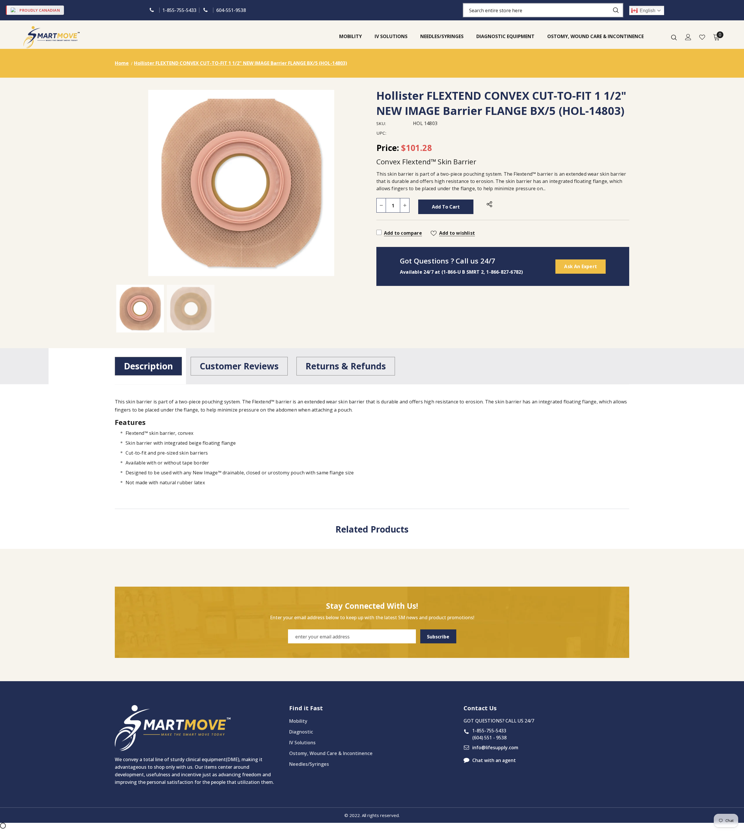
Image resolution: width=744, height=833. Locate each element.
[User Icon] (688, 37)
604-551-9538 (231, 10)
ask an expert (580, 266)
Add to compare (403, 233)
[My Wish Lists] (702, 37)
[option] (241, 183)
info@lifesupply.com (495, 747)
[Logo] (52, 37)
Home (122, 63)
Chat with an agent (494, 760)
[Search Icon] (674, 37)
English (647, 10)
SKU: (381, 123)
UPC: (381, 133)
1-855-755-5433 (179, 10)
